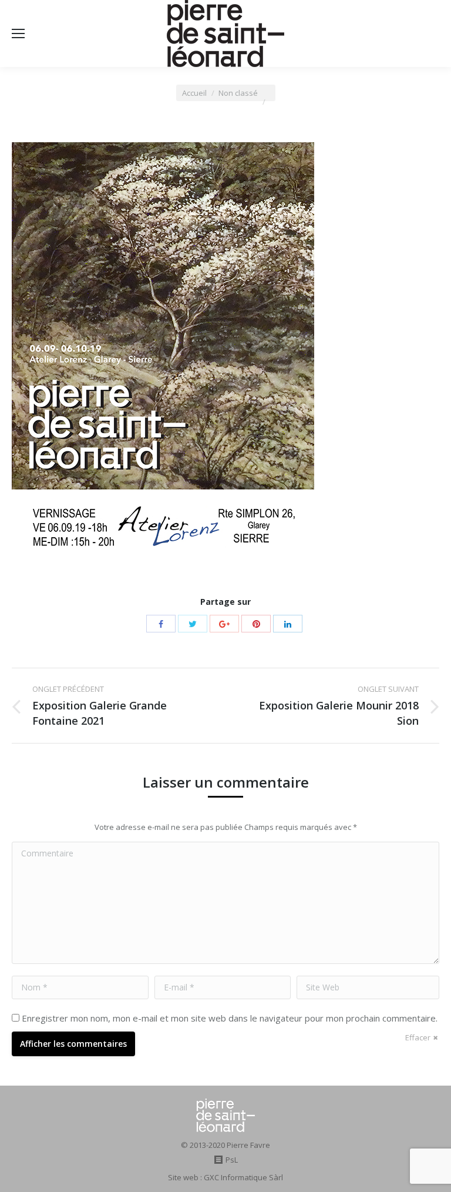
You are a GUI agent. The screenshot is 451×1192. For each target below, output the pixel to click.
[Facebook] (161, 623)
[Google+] (224, 623)
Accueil (194, 93)
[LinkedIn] (287, 623)
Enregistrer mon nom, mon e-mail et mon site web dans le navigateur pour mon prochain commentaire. (229, 1018)
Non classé (238, 93)
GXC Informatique (235, 1177)
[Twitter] (192, 623)
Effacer (417, 1037)
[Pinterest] (256, 623)
